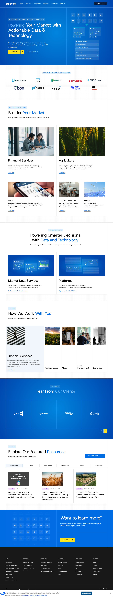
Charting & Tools (27, 565)
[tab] (14, 465)
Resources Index (80, 562)
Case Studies (79, 565)
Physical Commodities (11, 565)
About (94, 562)
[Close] (110, 593)
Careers (95, 565)
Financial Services (62, 562)
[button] (22, 3)
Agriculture (60, 565)
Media (59, 568)
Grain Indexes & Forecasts (12, 568)
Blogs (77, 568)
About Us (62, 3)
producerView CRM (45, 568)
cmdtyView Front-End (46, 562)
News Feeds (9, 574)
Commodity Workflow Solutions (28, 569)
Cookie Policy (25, 595)
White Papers (79, 571)
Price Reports (79, 574)
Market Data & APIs (28, 562)
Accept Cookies (86, 593)
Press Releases (96, 571)
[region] (56, 593)
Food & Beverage (62, 571)
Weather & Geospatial (11, 580)
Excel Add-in (44, 565)
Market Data (9, 562)
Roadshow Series (97, 568)
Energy (60, 574)
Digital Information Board (47, 571)
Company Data (9, 577)
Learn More (10, 370)
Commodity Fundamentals (12, 571)
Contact (95, 574)
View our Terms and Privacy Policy (38, 595)
